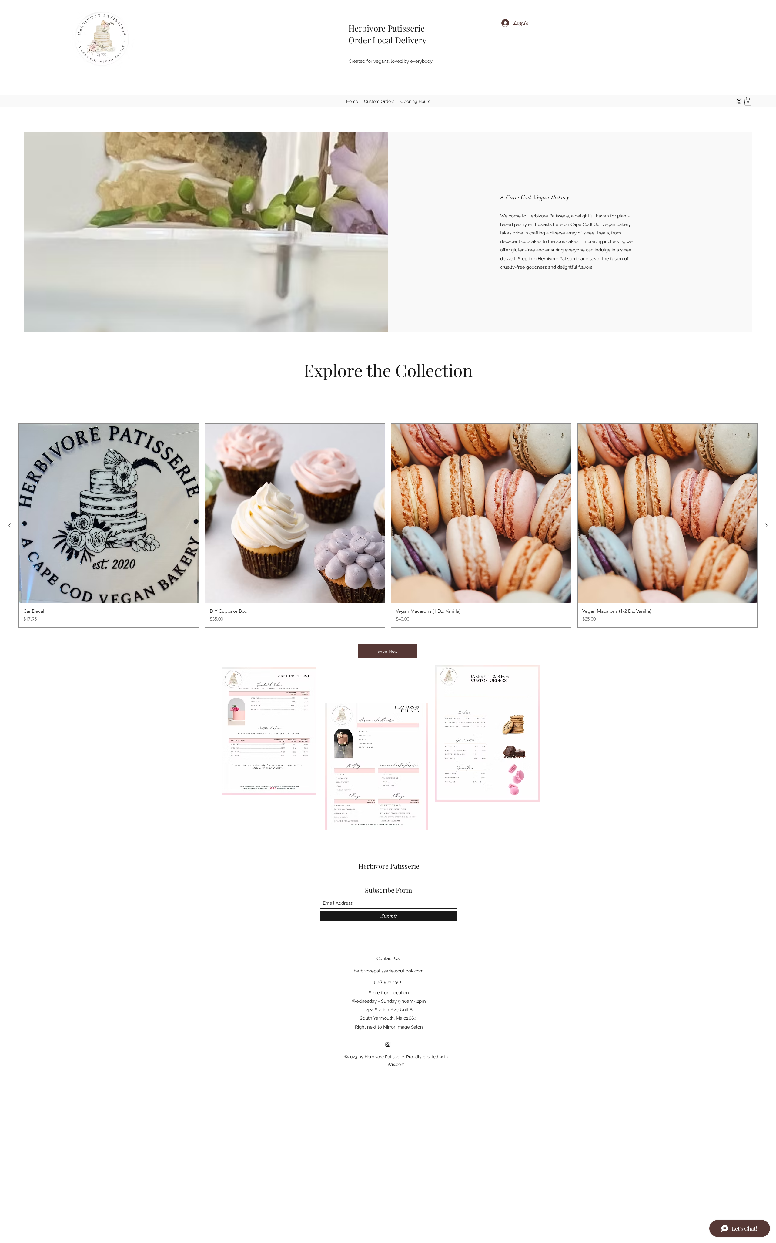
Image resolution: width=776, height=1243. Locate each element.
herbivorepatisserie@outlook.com (389, 971)
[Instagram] (739, 101)
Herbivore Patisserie (383, 28)
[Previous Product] (9, 525)
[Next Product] (766, 525)
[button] (747, 101)
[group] (388, 525)
